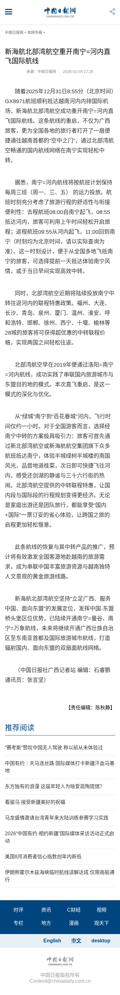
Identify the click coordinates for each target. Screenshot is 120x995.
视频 (101, 909)
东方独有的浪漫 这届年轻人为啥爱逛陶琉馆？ (55, 786)
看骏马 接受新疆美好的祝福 (35, 802)
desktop (100, 940)
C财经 (74, 909)
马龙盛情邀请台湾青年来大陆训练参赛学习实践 (56, 817)
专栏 (18, 923)
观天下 (101, 923)
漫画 (74, 923)
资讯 (46, 909)
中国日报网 (14, 32)
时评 (18, 909)
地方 (46, 923)
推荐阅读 (19, 727)
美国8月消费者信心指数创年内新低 (43, 856)
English (52, 940)
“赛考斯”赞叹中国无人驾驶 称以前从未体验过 (54, 747)
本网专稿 (34, 32)
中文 (76, 940)
